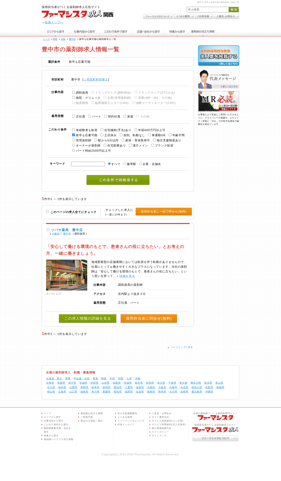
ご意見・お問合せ (162, 413)
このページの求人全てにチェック (73, 212)
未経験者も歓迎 (87, 130)
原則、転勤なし (134, 135)
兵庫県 (173, 387)
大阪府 (56, 233)
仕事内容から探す (84, 31)
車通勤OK (159, 135)
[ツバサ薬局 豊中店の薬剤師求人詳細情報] (66, 289)
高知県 (118, 391)
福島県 (117, 382)
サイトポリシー (160, 432)
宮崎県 (184, 391)
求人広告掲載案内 (127, 413)
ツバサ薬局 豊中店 (67, 230)
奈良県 (184, 387)
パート (96, 116)
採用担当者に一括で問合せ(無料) (164, 211)
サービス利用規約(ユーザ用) (167, 420)
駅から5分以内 (108, 140)
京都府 (151, 387)
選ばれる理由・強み (92, 420)
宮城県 (83, 382)
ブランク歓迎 (164, 145)
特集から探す (177, 31)
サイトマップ (159, 435)
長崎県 (151, 391)
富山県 (219, 382)
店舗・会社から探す (148, 31)
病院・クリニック (88, 97)
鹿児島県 (197, 391)
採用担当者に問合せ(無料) (149, 318)
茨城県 (128, 382)
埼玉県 (161, 382)
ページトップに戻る (182, 347)
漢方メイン (140, 145)
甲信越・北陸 (82, 378)
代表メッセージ (126, 424)
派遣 (130, 116)
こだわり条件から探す (56, 424)
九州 (129, 378)
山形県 (106, 382)
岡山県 (51, 391)
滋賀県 (140, 387)
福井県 (62, 387)
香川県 (96, 391)
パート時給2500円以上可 (93, 150)
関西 (104, 378)
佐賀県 (140, 391)
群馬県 (150, 382)
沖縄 (137, 378)
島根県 (220, 387)
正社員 (80, 116)
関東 (68, 378)
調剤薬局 (82, 92)
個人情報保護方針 (162, 428)
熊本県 (162, 391)
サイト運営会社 (160, 417)
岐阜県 (96, 387)
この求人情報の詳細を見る (87, 318)
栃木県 (139, 382)
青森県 (61, 382)
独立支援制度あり (169, 140)
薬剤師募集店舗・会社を (57, 430)
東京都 (183, 382)
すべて (116, 164)
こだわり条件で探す (116, 31)
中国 (112, 378)
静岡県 (107, 387)
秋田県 (95, 382)
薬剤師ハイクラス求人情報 (58, 439)
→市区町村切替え (96, 79)
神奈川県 (195, 382)
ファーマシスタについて (131, 420)
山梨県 (73, 387)
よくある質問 (124, 417)
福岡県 (129, 391)
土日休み (110, 135)
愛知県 (118, 387)
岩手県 (72, 382)
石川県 (51, 387)
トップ (47, 413)
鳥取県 (209, 387)
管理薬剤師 (83, 140)
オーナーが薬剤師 (88, 145)
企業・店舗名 (152, 164)
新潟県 (208, 382)
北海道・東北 (54, 378)
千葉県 (172, 382)
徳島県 (84, 391)
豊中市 (67, 233)
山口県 (73, 391)
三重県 (129, 387)
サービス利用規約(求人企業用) (169, 424)
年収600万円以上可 (151, 130)
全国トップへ (54, 22)
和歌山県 (197, 387)
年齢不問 (178, 135)
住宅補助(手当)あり (117, 130)
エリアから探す (55, 31)
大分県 (173, 391)
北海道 (50, 382)
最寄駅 (131, 164)
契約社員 (114, 116)
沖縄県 (209, 391)
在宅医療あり (116, 145)
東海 (95, 378)
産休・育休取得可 (137, 140)
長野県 (84, 387)
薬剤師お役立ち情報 (203, 31)
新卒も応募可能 (87, 135)
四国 (120, 378)
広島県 (62, 391)
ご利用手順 (87, 417)
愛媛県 (107, 391)
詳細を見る (127, 276)
